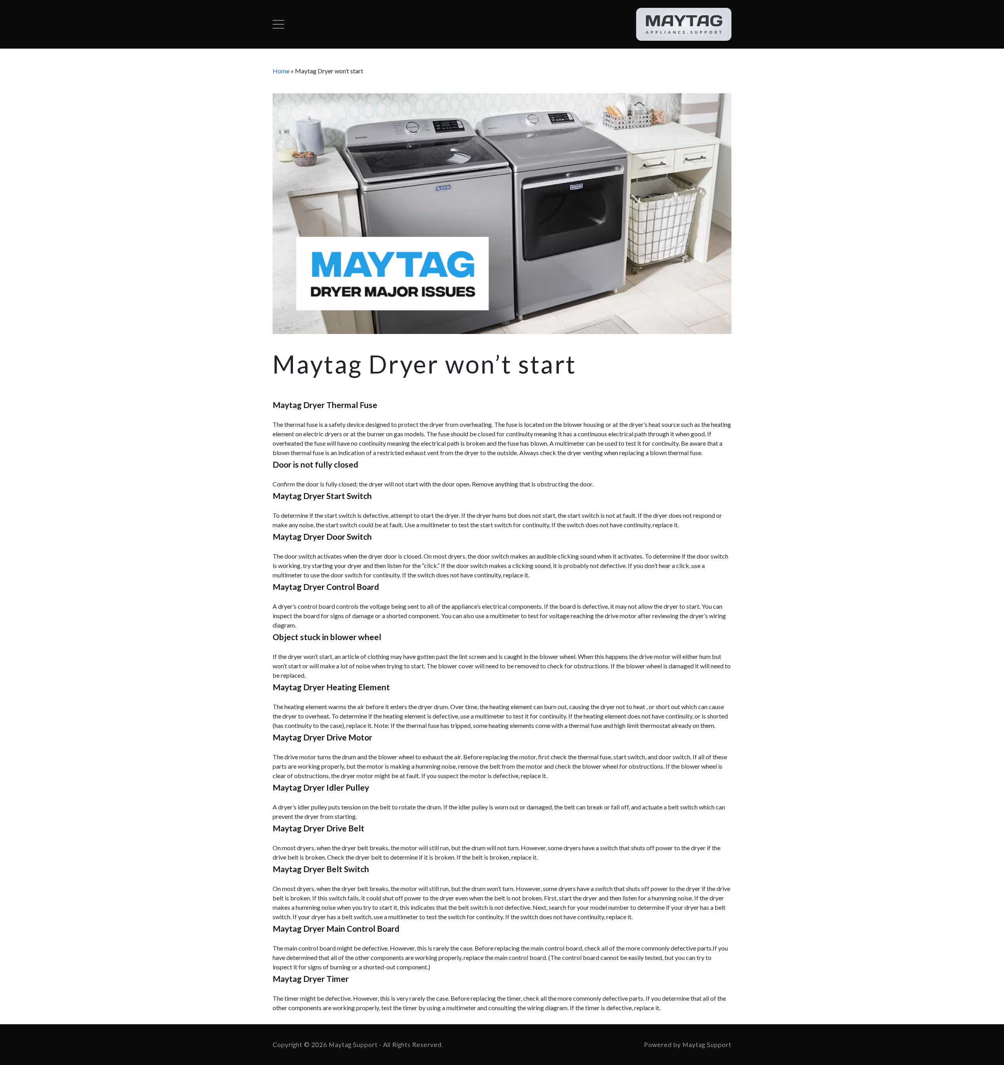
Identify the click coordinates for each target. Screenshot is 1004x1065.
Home (281, 70)
